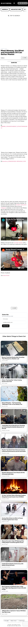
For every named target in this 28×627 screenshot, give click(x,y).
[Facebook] (19, 3)
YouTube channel (18, 242)
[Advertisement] (14, 33)
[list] (14, 9)
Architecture (16, 9)
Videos (2, 58)
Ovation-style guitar (21, 204)
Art (25, 9)
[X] (23, 3)
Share (25, 57)
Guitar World (6, 275)
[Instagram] (21, 3)
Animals (5, 9)
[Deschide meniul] (14, 3)
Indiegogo (3, 208)
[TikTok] (26, 3)
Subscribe (5, 325)
